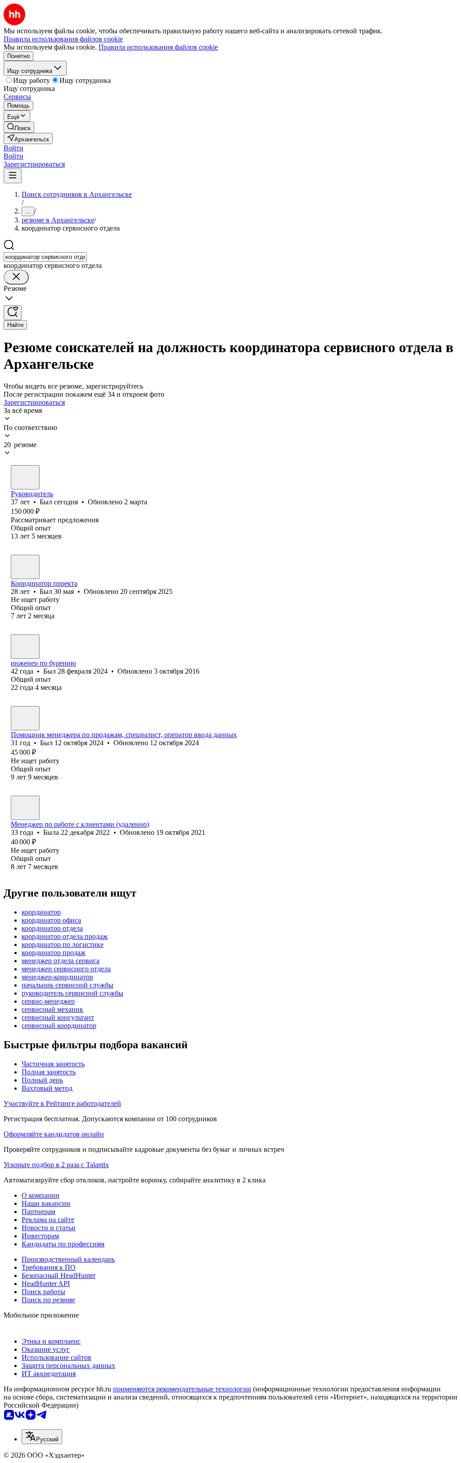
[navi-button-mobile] (13, 175)
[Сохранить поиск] (13, 312)
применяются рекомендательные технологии (182, 1389)
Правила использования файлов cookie (158, 47)
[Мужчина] (25, 477)
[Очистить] (16, 277)
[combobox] (45, 257)
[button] (13, 148)
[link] (19, 127)
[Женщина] (25, 808)
